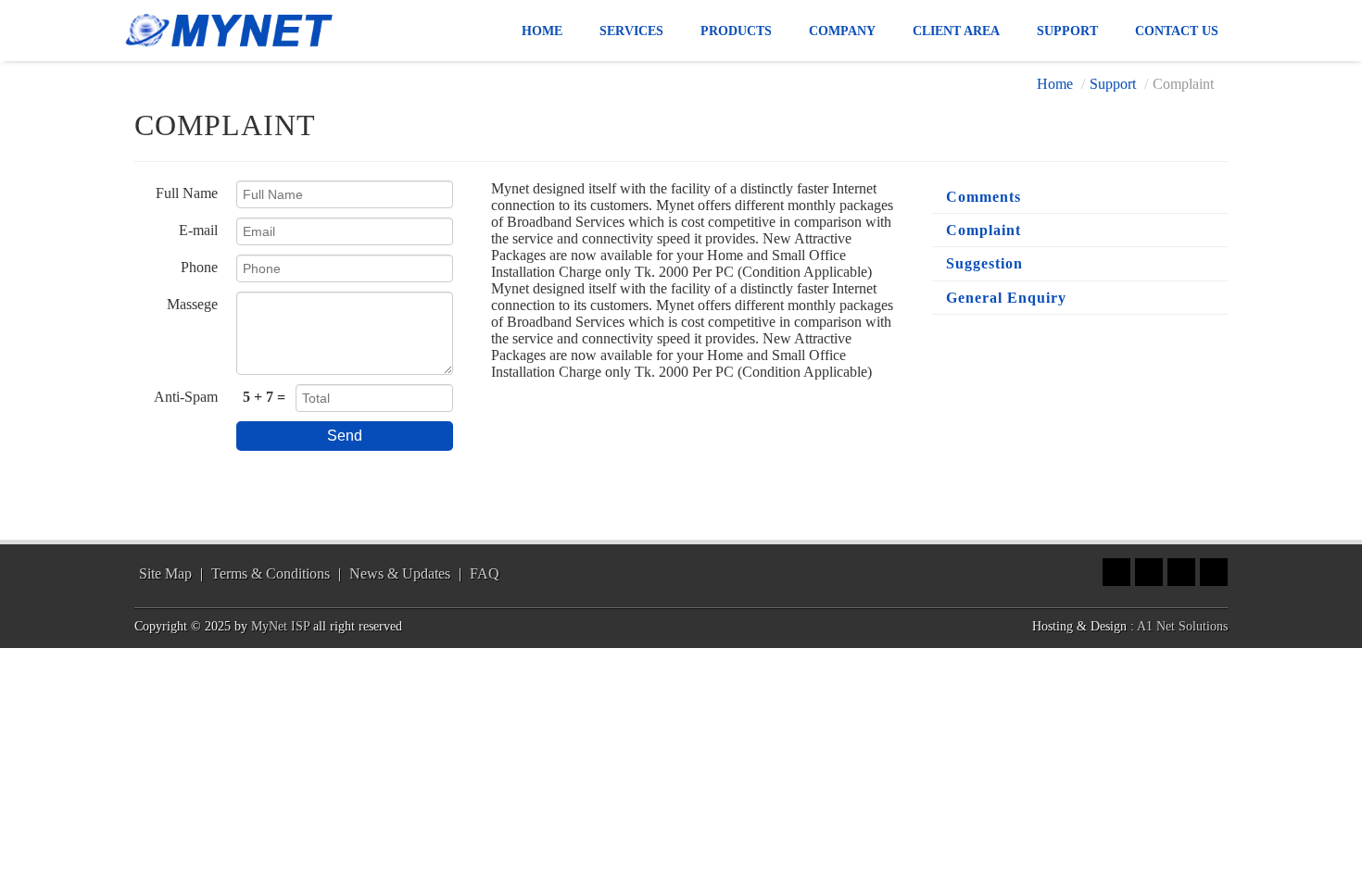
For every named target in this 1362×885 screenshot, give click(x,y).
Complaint (983, 230)
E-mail (198, 230)
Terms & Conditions (270, 573)
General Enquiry (1006, 297)
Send (344, 435)
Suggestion (984, 263)
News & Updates (399, 573)
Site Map (165, 573)
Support (1113, 84)
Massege (192, 304)
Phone (199, 267)
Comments (983, 197)
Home (1055, 84)
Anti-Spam (186, 397)
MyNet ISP (280, 626)
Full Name (187, 193)
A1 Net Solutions (1182, 626)
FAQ (484, 573)
